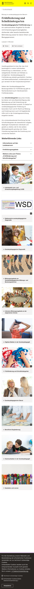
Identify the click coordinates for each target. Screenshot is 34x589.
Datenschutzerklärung (20, 571)
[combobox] (25, 3)
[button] (6, 46)
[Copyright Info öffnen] (31, 61)
